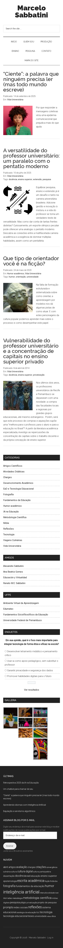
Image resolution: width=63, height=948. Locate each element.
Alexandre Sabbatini (13, 566)
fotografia (9, 886)
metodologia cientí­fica (37, 898)
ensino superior (25, 179)
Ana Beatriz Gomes (13, 571)
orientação (21, 277)
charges (31, 867)
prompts (8, 907)
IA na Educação (11, 511)
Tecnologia (8, 534)
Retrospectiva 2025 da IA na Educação (21, 783)
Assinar (9, 846)
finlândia (53, 881)
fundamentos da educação (30, 886)
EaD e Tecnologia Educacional (18, 488)
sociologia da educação (26, 912)
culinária (7, 872)
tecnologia (46, 912)
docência (13, 179)
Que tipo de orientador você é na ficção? (31, 261)
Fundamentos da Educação (17, 500)
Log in (50, 937)
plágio (23, 902)
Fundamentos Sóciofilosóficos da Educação (25, 614)
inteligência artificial (21, 891)
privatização (39, 375)
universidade (33, 277)
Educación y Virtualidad (15, 577)
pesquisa (47, 179)
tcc (37, 912)
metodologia (17, 898)
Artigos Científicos (12, 465)
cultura (14, 872)
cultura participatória (42, 872)
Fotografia (8, 494)
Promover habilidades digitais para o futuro (29, 676)
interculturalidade (47, 893)
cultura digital (25, 871)
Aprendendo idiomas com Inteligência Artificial (24, 805)
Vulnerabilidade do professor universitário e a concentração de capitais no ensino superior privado (30, 351)
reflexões (35, 907)
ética (54, 916)
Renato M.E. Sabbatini (14, 583)
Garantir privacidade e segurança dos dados (30, 670)
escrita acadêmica (30, 881)
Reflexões (8, 528)
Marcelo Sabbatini (31, 11)
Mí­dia (6, 523)
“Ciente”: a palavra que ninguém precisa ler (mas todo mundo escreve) (31, 82)
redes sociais (21, 907)
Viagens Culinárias (12, 540)
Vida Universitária (15, 99)
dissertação (9, 876)
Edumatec (8, 608)
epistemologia (10, 881)
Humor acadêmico (15, 273)
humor (12, 277)
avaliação (21, 867)
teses (31, 916)
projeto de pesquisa (47, 902)
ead (28, 876)
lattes (9, 898)
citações (41, 867)
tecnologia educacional (15, 916)
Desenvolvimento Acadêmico (18, 483)
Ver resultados (31, 689)
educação (35, 876)
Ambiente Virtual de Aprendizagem (21, 603)
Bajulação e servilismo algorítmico (19, 811)
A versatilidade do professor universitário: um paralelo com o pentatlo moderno (31, 158)
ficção (47, 881)
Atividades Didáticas (13, 471)
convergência (51, 867)
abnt (5, 867)
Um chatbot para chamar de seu (18, 789)
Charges (7, 477)
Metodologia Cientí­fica (14, 517)
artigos (12, 867)
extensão (37, 179)
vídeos (49, 916)
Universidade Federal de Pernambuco (22, 620)
